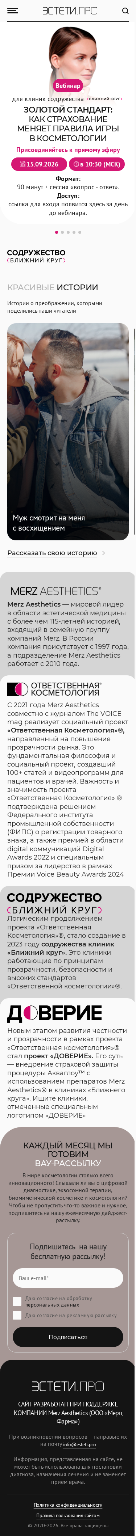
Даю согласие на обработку (58, 1301)
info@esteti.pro (79, 1444)
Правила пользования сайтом (67, 1515)
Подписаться (68, 1337)
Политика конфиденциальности (68, 1505)
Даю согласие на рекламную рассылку (71, 1315)
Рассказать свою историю (52, 553)
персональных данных (52, 1304)
